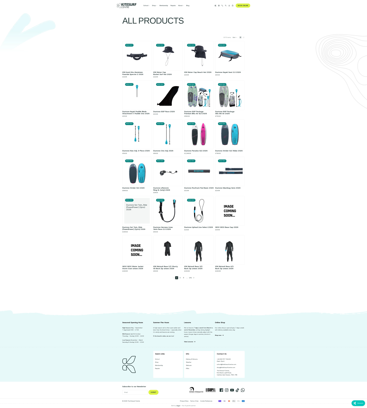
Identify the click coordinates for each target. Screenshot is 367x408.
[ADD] (239, 220)
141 (190, 278)
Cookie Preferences (206, 401)
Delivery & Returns (192, 359)
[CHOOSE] (147, 260)
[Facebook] (221, 390)
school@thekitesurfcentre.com (226, 364)
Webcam (189, 365)
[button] (235, 37)
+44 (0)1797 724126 (224, 359)
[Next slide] (178, 56)
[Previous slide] (158, 56)
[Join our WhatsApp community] (243, 390)
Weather (188, 362)
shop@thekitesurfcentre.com (226, 367)
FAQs (187, 368)
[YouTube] (232, 390)
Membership (159, 365)
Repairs (157, 368)
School (157, 359)
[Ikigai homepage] (178, 405)
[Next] (194, 277)
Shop (156, 362)
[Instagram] (227, 390)
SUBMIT (153, 392)
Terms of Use (194, 401)
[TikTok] (237, 390)
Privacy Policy (184, 401)
